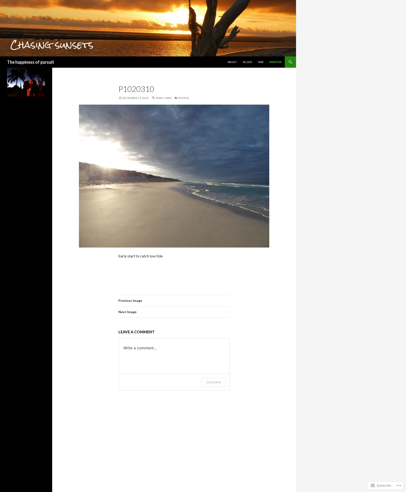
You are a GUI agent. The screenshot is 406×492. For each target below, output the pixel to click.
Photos (275, 61)
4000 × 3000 (163, 98)
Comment (213, 382)
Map (260, 61)
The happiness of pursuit (30, 62)
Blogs (247, 61)
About (232, 61)
